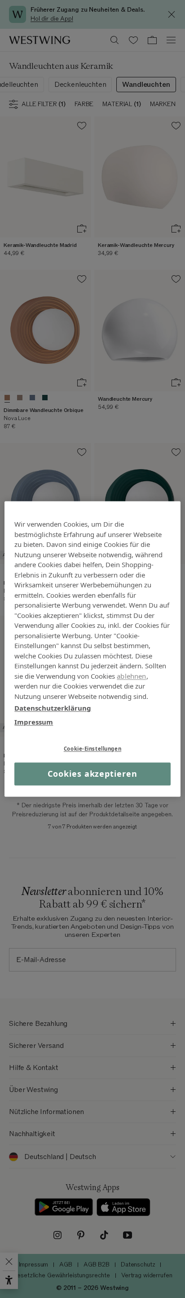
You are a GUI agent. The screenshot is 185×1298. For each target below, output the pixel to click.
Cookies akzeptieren (92, 773)
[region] (92, 649)
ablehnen (131, 675)
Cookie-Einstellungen (92, 748)
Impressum (33, 721)
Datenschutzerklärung (52, 707)
